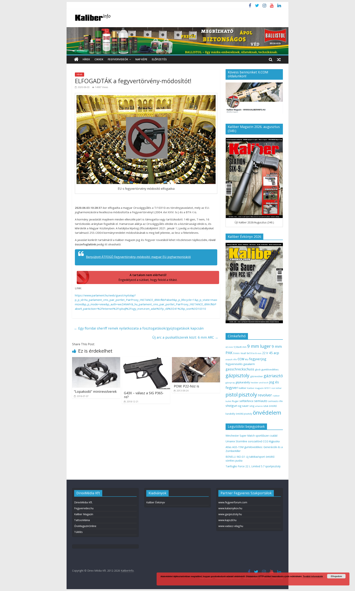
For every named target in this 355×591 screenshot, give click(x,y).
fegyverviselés (234, 364)
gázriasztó (273, 375)
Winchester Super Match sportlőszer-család (251, 435)
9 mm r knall (239, 353)
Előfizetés (159, 59)
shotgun (231, 406)
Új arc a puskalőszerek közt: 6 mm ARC (185, 337)
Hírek (86, 59)
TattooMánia (82, 520)
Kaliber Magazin (83, 514)
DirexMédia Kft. (83, 502)
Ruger (235, 401)
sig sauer (243, 406)
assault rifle (231, 359)
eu (246, 359)
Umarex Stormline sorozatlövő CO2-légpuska (253, 441)
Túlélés (78, 532)
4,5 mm (229, 347)
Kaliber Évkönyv (155, 502)
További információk (313, 576)
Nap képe (141, 59)
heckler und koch (259, 382)
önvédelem (267, 412)
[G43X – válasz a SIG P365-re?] (146, 359)
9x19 (249, 353)
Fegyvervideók (118, 59)
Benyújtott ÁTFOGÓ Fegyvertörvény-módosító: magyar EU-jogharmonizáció (138, 257)
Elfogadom (336, 576)
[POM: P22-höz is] (196, 359)
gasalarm (249, 364)
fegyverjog (257, 359)
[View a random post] (279, 59)
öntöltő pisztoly (244, 413)
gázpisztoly (237, 375)
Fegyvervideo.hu (84, 508)
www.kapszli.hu (227, 520)
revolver (265, 395)
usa (265, 406)
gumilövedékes (270, 369)
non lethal (276, 388)
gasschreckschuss (240, 369)
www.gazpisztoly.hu (230, 514)
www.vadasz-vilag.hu (230, 526)
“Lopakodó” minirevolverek (95, 391)
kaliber (242, 388)
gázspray (230, 382)
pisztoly (248, 394)
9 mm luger (259, 346)
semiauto (260, 401)
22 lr (265, 353)
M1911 (267, 388)
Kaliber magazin (255, 388)
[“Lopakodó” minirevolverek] (96, 359)
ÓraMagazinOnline (85, 526)
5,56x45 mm (240, 347)
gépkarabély (243, 382)
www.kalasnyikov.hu (230, 508)
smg (251, 406)
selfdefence (246, 401)
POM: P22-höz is (186, 386)
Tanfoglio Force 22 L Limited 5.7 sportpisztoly (253, 466)
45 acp (274, 353)
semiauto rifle (275, 401)
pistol (232, 394)
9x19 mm (256, 353)
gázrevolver (256, 376)
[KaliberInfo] (76, 59)
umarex (259, 406)
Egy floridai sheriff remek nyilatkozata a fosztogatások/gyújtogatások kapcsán (139, 328)
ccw (241, 358)
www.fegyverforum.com (232, 502)
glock (258, 369)
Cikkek (98, 59)
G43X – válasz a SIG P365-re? (144, 395)
